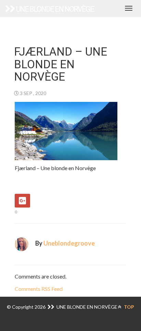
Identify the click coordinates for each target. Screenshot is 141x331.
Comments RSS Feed (39, 288)
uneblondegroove (69, 243)
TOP (128, 307)
